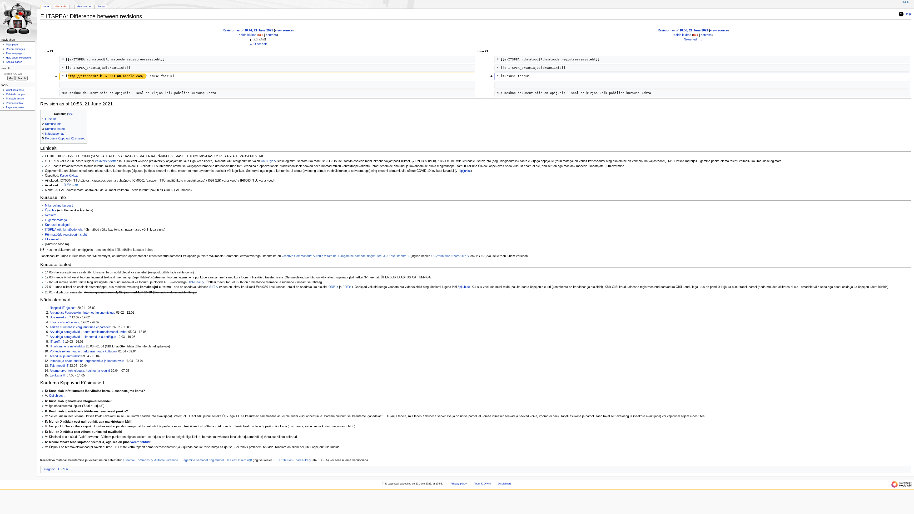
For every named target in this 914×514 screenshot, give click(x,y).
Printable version (15, 98)
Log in (906, 1)
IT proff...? (57, 341)
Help (908, 14)
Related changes (15, 94)
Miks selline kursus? (59, 205)
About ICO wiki (482, 483)
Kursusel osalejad (57, 225)
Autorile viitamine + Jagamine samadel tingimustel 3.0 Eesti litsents (360, 256)
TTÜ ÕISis (67, 185)
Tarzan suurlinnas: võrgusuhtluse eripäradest (80, 327)
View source (84, 6)
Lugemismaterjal (56, 220)
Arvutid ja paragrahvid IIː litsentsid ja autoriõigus (83, 337)
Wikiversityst (104, 161)
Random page (14, 53)
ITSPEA (62, 469)
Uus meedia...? (60, 317)
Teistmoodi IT (59, 365)
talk (260, 35)
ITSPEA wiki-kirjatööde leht (64, 229)
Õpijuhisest (57, 395)
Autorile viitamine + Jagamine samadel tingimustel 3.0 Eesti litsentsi (201, 460)
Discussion (61, 6)
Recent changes (15, 49)
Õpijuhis (50, 210)
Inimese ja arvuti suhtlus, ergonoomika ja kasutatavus (87, 361)
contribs (271, 35)
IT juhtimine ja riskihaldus (67, 346)
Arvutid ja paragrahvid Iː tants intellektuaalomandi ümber (88, 332)
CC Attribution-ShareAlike (448, 256)
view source (284, 30)
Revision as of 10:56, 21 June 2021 (683, 30)
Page (46, 6)
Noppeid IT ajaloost (63, 308)
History (101, 6)
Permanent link (14, 103)
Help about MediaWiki (18, 57)
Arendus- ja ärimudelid (65, 356)
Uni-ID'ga (267, 161)
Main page (12, 44)
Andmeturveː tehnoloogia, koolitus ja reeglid (80, 370)
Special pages (14, 61)
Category (48, 469)
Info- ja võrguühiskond (65, 322)
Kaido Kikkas (69, 175)
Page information (15, 107)
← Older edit (258, 44)
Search (5, 68)
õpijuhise (464, 287)
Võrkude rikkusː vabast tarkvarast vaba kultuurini (83, 351)
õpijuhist (465, 171)
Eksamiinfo (52, 239)
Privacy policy (459, 483)
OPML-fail (194, 282)
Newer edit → (693, 39)
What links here (15, 90)
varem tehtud (140, 442)
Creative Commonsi (295, 256)
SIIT (212, 287)
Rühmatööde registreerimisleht (66, 234)
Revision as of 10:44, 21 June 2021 (248, 30)
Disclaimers (505, 483)
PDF (346, 287)
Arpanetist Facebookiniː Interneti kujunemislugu (82, 312)
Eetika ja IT (58, 375)
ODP (331, 287)
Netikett (50, 215)
